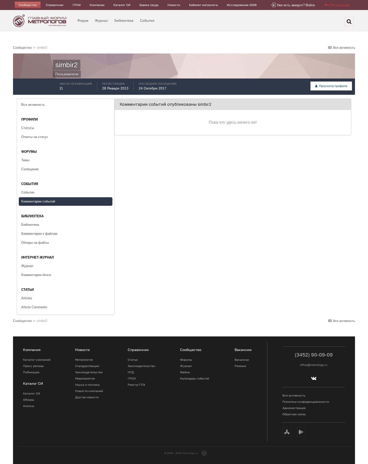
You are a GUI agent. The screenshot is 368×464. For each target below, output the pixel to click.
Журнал (101, 20)
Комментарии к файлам (39, 234)
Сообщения (30, 169)
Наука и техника (87, 384)
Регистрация (340, 5)
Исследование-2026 (242, 5)
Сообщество (28, 5)
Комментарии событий (38, 201)
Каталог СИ (121, 5)
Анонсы (28, 406)
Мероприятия (85, 378)
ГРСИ (77, 5)
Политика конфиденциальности (305, 402)
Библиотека (123, 20)
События (147, 20)
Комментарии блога (36, 275)
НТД (131, 372)
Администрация (294, 408)
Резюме (240, 366)
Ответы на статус (34, 137)
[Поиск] (349, 21)
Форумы (186, 360)
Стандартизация (87, 366)
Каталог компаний (36, 360)
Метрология (84, 360)
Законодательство (89, 372)
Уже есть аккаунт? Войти (296, 5)
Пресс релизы (33, 366)
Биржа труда (148, 5)
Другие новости (87, 397)
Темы (25, 160)
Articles (26, 298)
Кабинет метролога (203, 5)
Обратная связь (294, 414)
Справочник (55, 5)
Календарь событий (194, 378)
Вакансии (242, 360)
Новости (173, 5)
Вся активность (33, 104)
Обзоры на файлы (35, 242)
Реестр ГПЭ (136, 384)
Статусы (27, 128)
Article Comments (34, 307)
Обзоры (28, 400)
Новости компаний (89, 391)
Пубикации (31, 372)
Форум (82, 20)
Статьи (133, 360)
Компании (97, 5)
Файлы (185, 372)
